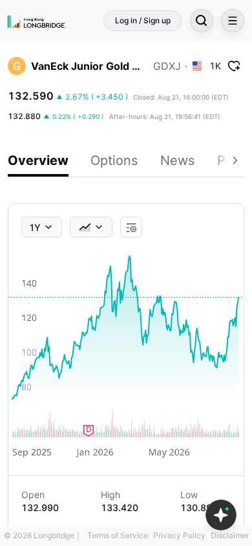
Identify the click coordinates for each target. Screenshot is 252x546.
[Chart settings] (131, 227)
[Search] (201, 20)
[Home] (36, 20)
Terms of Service (117, 535)
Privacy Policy (179, 535)
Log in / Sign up (143, 20)
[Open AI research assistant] (220, 514)
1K (215, 65)
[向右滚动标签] (236, 162)
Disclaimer (230, 535)
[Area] (91, 227)
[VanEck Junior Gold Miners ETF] (17, 66)
